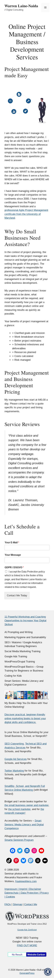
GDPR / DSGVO (14, 567)
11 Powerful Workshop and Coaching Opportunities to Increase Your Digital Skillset (25, 620)
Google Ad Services (15, 759)
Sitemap (17, 904)
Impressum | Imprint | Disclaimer (22, 889)
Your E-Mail (12, 542)
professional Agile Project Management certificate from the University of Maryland (26, 214)
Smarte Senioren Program (19, 840)
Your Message (13, 555)
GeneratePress (27, 973)
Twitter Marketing (14, 770)
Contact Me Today (17, 595)
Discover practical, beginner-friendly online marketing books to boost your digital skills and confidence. (25, 718)
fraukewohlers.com (26, 881)
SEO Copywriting (14, 743)
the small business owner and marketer (26, 805)
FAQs (7, 904)
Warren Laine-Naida (21, 6)
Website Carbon (36, 954)
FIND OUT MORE (27, 945)
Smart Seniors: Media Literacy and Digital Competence (24, 824)
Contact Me (30, 904)
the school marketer (19, 809)
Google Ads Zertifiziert (27, 930)
